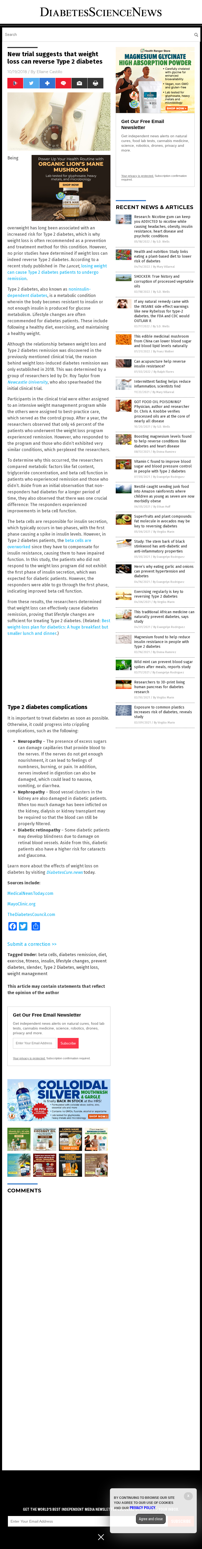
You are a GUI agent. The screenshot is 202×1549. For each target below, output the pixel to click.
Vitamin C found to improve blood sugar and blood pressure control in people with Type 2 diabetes (163, 466)
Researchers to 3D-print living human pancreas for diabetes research (159, 687)
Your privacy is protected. (29, 1058)
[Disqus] (58, 1264)
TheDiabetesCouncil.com (31, 914)
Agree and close (151, 1519)
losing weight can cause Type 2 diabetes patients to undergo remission (57, 272)
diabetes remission (77, 954)
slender (34, 967)
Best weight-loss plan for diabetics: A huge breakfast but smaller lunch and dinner (58, 627)
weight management (27, 973)
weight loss (87, 967)
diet (102, 954)
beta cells (47, 954)
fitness (32, 961)
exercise (15, 961)
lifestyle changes (72, 961)
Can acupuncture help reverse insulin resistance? (160, 364)
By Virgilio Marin (163, 531)
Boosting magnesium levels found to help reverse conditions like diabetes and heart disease (162, 441)
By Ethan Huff (161, 506)
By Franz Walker (163, 351)
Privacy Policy (142, 1508)
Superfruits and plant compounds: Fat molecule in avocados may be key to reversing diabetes (163, 521)
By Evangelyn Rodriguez (169, 477)
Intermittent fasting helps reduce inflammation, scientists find (162, 384)
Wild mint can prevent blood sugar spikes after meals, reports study (163, 664)
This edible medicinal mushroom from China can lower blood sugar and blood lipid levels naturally (162, 341)
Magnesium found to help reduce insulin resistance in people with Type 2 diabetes (162, 642)
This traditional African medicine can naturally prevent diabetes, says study (164, 617)
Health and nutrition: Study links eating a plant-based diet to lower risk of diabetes (162, 256)
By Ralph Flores (164, 372)
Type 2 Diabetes (58, 967)
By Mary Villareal (164, 266)
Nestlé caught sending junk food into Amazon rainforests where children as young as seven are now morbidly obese (164, 493)
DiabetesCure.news (64, 872)
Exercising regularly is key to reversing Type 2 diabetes (158, 594)
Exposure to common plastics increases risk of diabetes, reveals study (163, 712)
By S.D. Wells (161, 241)
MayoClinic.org (21, 903)
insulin (47, 961)
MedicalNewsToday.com (30, 893)
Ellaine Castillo (49, 71)
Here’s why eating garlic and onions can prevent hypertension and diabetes (164, 571)
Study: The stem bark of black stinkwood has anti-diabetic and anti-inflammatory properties (160, 546)
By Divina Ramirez (164, 452)
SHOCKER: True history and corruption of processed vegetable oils (164, 281)
